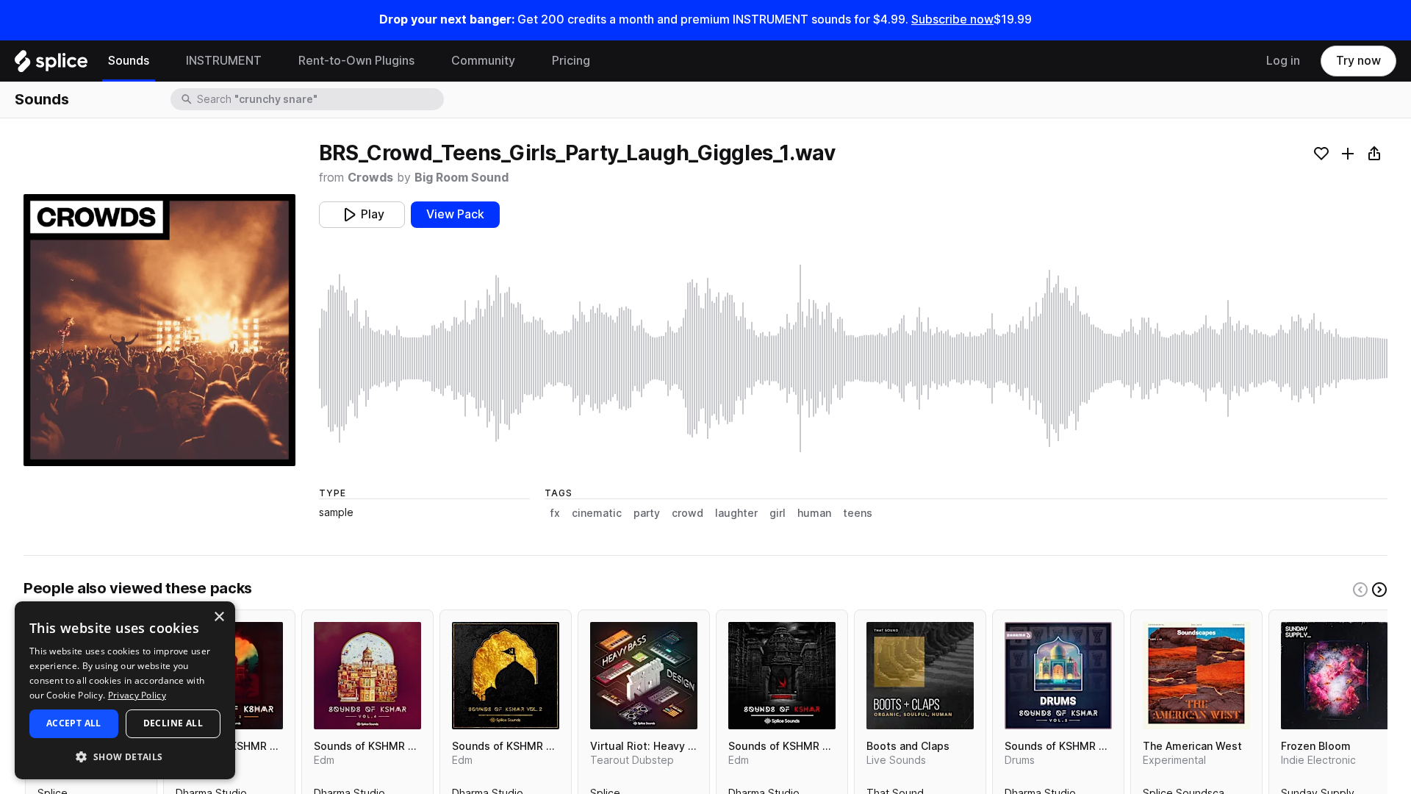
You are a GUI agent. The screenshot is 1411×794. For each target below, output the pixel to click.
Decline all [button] (173, 723)
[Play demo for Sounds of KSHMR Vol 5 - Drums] (1058, 675)
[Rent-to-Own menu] (425, 61)
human (814, 513)
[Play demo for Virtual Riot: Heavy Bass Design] (643, 675)
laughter (736, 513)
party (646, 513)
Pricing (571, 61)
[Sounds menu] (160, 61)
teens (857, 513)
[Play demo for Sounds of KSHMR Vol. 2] (505, 675)
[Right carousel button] (1379, 589)
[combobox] (319, 99)
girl (777, 513)
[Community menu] (526, 61)
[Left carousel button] (1360, 589)
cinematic (597, 513)
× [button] (218, 617)
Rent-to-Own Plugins (356, 61)
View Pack (455, 214)
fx (555, 513)
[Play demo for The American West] (1196, 675)
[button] (124, 756)
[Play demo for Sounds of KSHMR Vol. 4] (367, 675)
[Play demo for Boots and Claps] (920, 675)
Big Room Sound (461, 178)
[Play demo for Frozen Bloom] (1334, 675)
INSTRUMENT (224, 61)
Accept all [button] (73, 723)
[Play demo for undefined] (159, 330)
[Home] (51, 64)
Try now (1358, 61)
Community (483, 61)
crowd (687, 513)
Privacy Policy (137, 695)
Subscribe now (952, 19)
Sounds (128, 61)
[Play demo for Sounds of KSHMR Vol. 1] (782, 675)
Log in (1283, 61)
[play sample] (853, 358)
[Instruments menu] (273, 61)
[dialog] (125, 690)
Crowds (370, 178)
